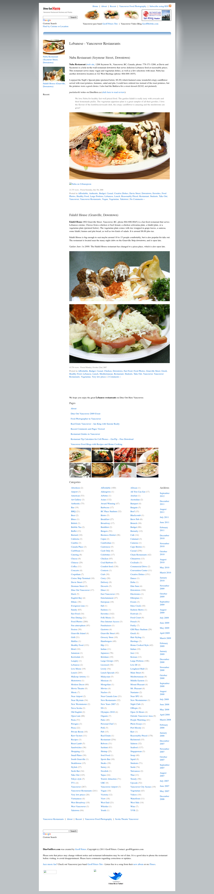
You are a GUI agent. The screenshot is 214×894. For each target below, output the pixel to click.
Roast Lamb (76, 743)
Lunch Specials (108, 672)
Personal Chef (107, 723)
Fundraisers (106, 625)
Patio (103, 719)
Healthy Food (83, 196)
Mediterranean (106, 373)
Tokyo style (76, 778)
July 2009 (164, 617)
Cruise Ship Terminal (80, 578)
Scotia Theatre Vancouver (126, 819)
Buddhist (105, 527)
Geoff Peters (80, 849)
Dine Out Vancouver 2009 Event (85, 413)
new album (138, 864)
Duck (73, 593)
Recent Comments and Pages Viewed (88, 428)
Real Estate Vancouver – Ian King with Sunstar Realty (95, 423)
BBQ (73, 511)
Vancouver (74, 199)
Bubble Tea (76, 527)
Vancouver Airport (109, 786)
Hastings (134, 641)
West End (105, 802)
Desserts (104, 586)
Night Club (135, 704)
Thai (132, 774)
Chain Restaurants (138, 554)
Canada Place (77, 546)
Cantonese (105, 546)
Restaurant (144, 196)
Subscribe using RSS (159, 6)
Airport (74, 491)
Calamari (134, 538)
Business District (108, 534)
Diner (103, 589)
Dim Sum (134, 586)
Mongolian (106, 684)
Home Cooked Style (139, 645)
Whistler (104, 806)
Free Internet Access (110, 621)
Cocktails (134, 562)
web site (90, 64)
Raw (132, 731)
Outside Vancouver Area (141, 715)
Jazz (132, 652)
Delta (132, 582)
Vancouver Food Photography (132, 6)
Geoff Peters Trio (110, 23)
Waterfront (135, 798)
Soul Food (105, 755)
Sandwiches (76, 747)
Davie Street (134, 193)
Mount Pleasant (137, 684)
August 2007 (163, 774)
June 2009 (164, 622)
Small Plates (76, 755)
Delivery (104, 582)
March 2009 (165, 638)
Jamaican (75, 652)
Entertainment (107, 597)
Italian (133, 648)
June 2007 (164, 785)
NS (102, 707)
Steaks (104, 763)
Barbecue (105, 507)
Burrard (74, 534)
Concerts (75, 570)
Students (154, 196)
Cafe (132, 534)
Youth (103, 810)
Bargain (134, 507)
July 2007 (164, 780)
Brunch (133, 523)
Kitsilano (105, 656)
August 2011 (163, 510)
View (103, 798)
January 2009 (163, 652)
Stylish (74, 766)
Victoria (104, 794)
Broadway (105, 523)
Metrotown (76, 680)
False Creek (135, 605)
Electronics (135, 593)
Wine (132, 806)
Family (74, 609)
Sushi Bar (75, 770)
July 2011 (164, 517)
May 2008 (164, 709)
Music (74, 692)
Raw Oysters (77, 735)
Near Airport (77, 696)
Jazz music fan (49, 864)
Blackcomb (135, 515)
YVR (132, 810)
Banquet (134, 503)
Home (95, 6)
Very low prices (99, 376)
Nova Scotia (76, 707)
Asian (103, 499)
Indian (104, 648)
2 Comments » (114, 376)
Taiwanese (135, 770)
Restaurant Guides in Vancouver (85, 433)
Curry (103, 578)
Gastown (105, 629)
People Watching (138, 719)
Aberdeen (75, 487)
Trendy (133, 778)
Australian (135, 499)
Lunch (117, 196)
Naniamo (134, 692)
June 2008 (164, 704)
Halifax (74, 641)
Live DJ (133, 664)
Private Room (77, 731)
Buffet (74, 530)
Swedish (104, 770)
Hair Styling (135, 637)
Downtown (146, 193)
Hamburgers (106, 641)
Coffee (74, 566)
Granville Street (153, 370)
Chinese (74, 562)
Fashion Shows (137, 609)
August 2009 (163, 611)
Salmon (133, 743)
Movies (104, 688)
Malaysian (105, 676)
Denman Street (77, 586)
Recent (113, 6)
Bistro (103, 515)
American (75, 495)
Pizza (73, 727)
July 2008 (164, 699)
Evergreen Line (78, 605)
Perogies (75, 723)
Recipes (74, 739)
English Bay (76, 597)
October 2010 (163, 553)
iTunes (152, 864)
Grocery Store (107, 637)
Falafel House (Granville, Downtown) (93, 215)
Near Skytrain (77, 700)
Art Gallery (76, 499)
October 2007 (163, 758)
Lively (103, 668)
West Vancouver (78, 806)
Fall (102, 605)
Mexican (105, 680)
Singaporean (136, 751)
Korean (133, 656)
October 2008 (163, 677)
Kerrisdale (75, 656)
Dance (133, 578)
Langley (74, 660)
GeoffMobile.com (150, 23)
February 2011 (164, 529)
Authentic (93, 193)
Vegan (105, 199)
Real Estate (106, 735)
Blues (73, 519)
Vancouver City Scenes (140, 786)
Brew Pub (134, 519)
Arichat (133, 495)
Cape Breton (136, 546)
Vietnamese (76, 798)
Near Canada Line (109, 696)
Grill (73, 637)
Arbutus (104, 495)
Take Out (163, 196)
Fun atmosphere (78, 625)
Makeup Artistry (78, 676)
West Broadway (78, 802)
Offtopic (134, 707)
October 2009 (163, 595)
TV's (73, 782)
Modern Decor (77, 684)
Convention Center (138, 570)
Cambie (74, 542)
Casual (110, 193)
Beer (73, 515)
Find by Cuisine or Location (55, 26)
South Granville (78, 759)
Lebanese (109, 196)
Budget (102, 193)
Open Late (76, 715)
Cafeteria (75, 538)
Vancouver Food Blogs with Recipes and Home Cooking (96, 444)
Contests (104, 570)
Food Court (135, 617)
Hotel (73, 648)
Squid (133, 759)
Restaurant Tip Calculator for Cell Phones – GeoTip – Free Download (102, 439)
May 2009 (164, 627)
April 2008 (165, 714)
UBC (103, 782)
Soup (132, 755)
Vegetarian (114, 199)
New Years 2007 (108, 704)
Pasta (73, 719)
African (133, 487)
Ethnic (74, 601)
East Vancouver (108, 593)
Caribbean (75, 550)
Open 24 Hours (137, 711)
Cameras (134, 542)
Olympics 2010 (108, 711)
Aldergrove (106, 491)
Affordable (83, 193)
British (74, 523)
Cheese (74, 558)
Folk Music (106, 617)
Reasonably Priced (129, 196)
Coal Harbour (107, 562)
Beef (132, 511)
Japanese (105, 652)
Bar (72, 507)
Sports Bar (105, 759)
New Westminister (138, 700)
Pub (102, 731)
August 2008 (163, 693)
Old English (76, 711)
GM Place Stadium (138, 629)
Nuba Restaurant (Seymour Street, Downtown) (50, 59)
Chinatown (135, 558)
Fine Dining (76, 617)
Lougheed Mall (137, 668)
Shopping (75, 751)
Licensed (105, 664)
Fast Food (128, 370)
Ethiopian (134, 597)
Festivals (134, 613)
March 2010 (165, 572)
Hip (102, 645)
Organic (104, 715)
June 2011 (164, 522)
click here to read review (113, 92)
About (104, 6)
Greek (164, 370)
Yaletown (124, 199)
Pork (103, 727)
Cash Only (105, 550)
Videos (133, 794)
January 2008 (163, 734)
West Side (134, 802)
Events (133, 601)
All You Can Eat (137, 491)
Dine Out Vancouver (80, 589)
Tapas (103, 774)
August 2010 (163, 561)
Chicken (108, 370)
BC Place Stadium (109, 511)
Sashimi (104, 747)
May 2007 (164, 791)
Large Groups (107, 660)
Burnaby (134, 530)
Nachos (104, 692)
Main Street (135, 672)
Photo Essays (136, 723)
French (133, 621)
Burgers (104, 530)
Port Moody (135, 727)
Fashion (104, 609)
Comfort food (107, 566)
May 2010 (164, 567)
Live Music (76, 668)
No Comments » (137, 199)
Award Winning (108, 503)
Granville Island (78, 633)
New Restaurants (108, 700)
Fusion (74, 629)
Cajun (103, 538)
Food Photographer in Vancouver (86, 418)
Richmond (135, 739)
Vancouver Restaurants (90, 199)
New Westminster (79, 704)
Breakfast (105, 519)
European (105, 601)
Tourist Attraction (109, 778)
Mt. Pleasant (136, 688)
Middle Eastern (137, 680)
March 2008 (165, 719)
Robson (104, 743)
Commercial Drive (138, 566)
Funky (133, 625)
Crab (103, 574)
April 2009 (165, 632)
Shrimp (104, 751)
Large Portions (96, 196)
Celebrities (105, 554)
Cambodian (106, 542)
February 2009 (164, 644)
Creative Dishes (121, 193)
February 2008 (164, 726)
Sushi (132, 766)
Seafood (134, 747)
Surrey (104, 766)
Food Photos (139, 370)
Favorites (157, 193)
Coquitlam (76, 574)
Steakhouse (76, 763)
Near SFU (134, 696)
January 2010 (163, 579)
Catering (75, 554)
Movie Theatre (77, 688)
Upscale (134, 782)
